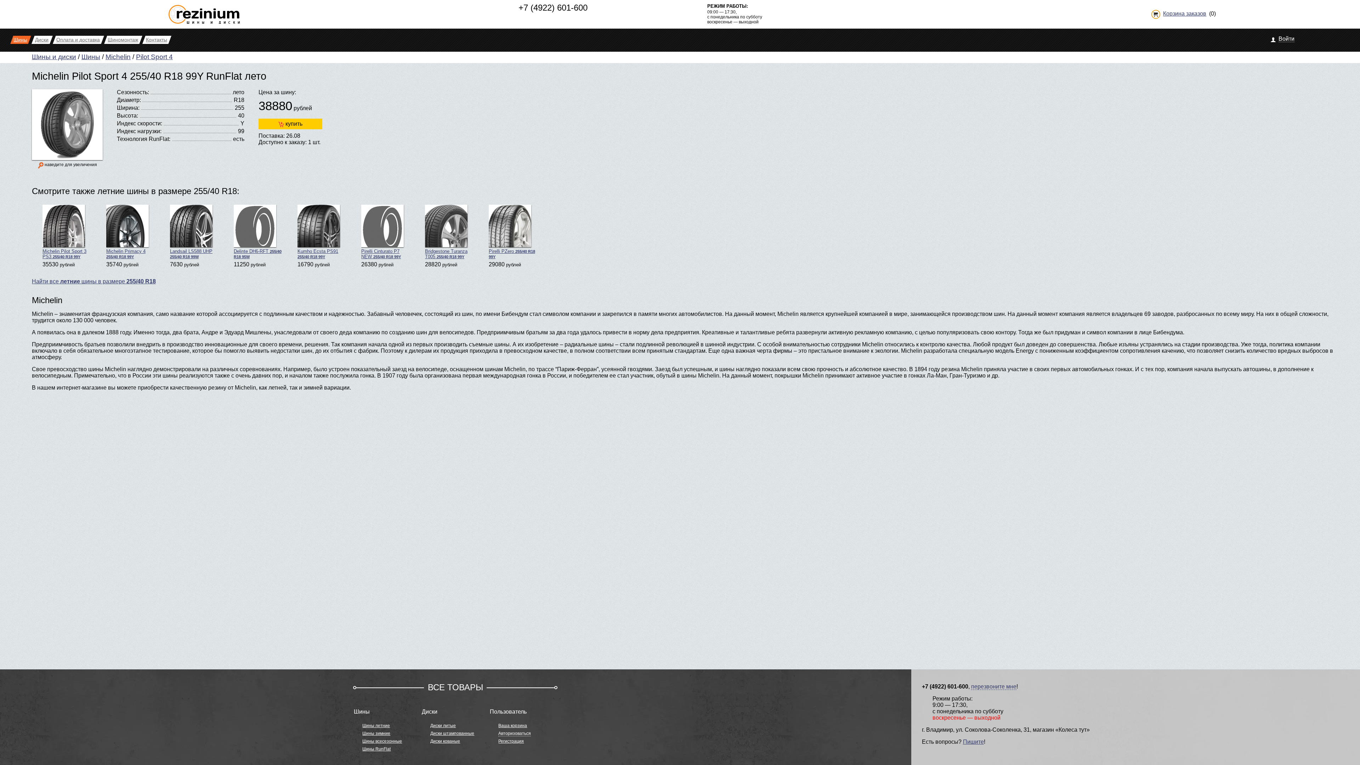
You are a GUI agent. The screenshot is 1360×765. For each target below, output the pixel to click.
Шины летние (376, 725)
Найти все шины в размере (94, 281)
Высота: (127, 116)
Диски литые (443, 725)
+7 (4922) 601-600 (553, 7)
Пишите (973, 742)
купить (293, 124)
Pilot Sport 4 (154, 57)
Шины (90, 57)
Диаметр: (129, 100)
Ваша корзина (512, 725)
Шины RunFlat (376, 749)
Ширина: (128, 108)
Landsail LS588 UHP (191, 254)
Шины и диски (54, 57)
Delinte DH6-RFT (258, 254)
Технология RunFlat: (143, 139)
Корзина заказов (1184, 14)
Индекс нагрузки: (139, 131)
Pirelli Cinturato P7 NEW (381, 254)
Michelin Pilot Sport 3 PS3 (64, 254)
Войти (1286, 39)
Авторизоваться (514, 733)
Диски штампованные (452, 733)
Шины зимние (376, 733)
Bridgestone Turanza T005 (446, 254)
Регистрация (511, 741)
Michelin (118, 57)
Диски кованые (445, 741)
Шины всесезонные (382, 741)
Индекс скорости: (139, 123)
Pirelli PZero (512, 254)
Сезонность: (133, 92)
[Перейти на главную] (204, 11)
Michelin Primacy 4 (126, 254)
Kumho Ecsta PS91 (318, 254)
